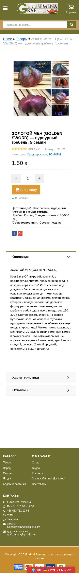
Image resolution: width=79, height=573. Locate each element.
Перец (7, 468)
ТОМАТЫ (55, 154)
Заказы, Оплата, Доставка (48, 478)
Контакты (37, 473)
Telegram (12, 519)
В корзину (28, 190)
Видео (36, 468)
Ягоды (7, 478)
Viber (10, 515)
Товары (21, 39)
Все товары (39, 484)
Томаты (7, 462)
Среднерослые (37, 154)
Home (7, 39)
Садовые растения (14, 484)
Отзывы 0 (34, 149)
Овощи (7, 473)
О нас (35, 462)
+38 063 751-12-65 (18, 510)
